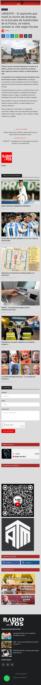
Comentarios (6, 388)
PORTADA (4, 9)
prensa (7, 30)
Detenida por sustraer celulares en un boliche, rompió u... (18, 343)
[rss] (12, 664)
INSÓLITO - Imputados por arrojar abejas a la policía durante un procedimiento (20, 142)
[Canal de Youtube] (17, 534)
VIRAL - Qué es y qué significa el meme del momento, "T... (25, 643)
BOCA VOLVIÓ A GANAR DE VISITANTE (15, 206)
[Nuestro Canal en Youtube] (17, 500)
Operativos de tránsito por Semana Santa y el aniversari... (17, 274)
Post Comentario (8, 431)
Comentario (5, 409)
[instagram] (8, 664)
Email (3, 401)
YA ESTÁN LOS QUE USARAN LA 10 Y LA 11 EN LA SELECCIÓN (19, 240)
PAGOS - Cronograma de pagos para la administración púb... (15, 309)
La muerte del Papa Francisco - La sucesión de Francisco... (18, 378)
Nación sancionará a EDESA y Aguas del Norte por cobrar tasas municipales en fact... (20, 133)
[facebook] (3, 664)
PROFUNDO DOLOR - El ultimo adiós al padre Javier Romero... (26, 651)
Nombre (4, 392)
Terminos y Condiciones (20, 677)
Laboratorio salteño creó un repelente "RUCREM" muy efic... (24, 634)
